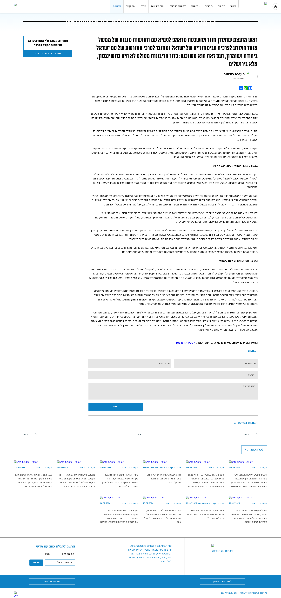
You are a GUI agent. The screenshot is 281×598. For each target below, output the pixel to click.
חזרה (140, 434)
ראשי (233, 6)
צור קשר (130, 6)
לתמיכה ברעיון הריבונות (48, 53)
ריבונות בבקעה (178, 6)
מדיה (143, 6)
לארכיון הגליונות (51, 581)
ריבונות (209, 6)
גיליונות (195, 6)
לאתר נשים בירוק (222, 581)
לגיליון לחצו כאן (186, 343)
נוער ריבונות (158, 6)
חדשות (221, 6)
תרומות (117, 6)
